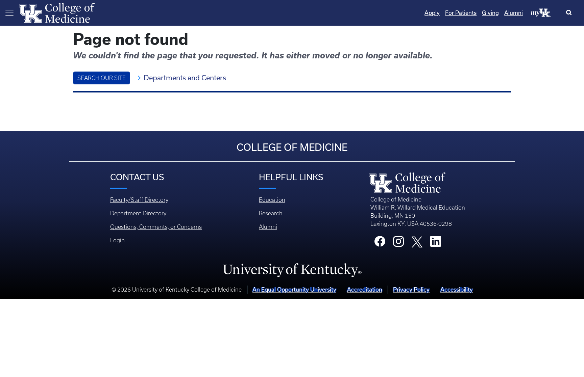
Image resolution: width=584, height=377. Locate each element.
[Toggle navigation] (9, 13)
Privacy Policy (411, 290)
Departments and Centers (185, 78)
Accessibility (456, 290)
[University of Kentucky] (292, 270)
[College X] (417, 242)
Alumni (513, 13)
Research (271, 213)
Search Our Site (101, 78)
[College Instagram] (398, 243)
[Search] (570, 12)
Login (117, 240)
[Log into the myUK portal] (541, 12)
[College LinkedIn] (435, 243)
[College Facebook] (379, 243)
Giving (490, 13)
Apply (432, 13)
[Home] (57, 12)
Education (272, 200)
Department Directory (138, 213)
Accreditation (364, 290)
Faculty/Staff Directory (139, 200)
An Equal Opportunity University (294, 290)
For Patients (461, 13)
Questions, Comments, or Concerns (156, 227)
